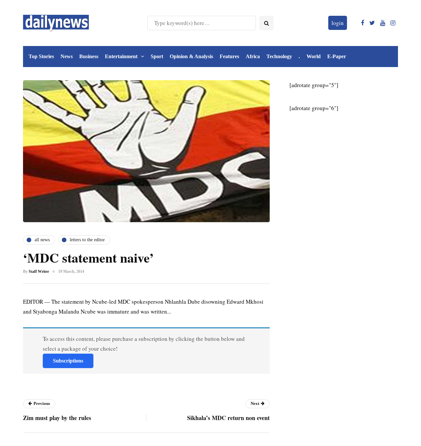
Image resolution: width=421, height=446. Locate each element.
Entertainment (121, 56)
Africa (253, 56)
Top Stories (41, 56)
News (67, 56)
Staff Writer (39, 271)
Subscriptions (68, 361)
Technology (279, 56)
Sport (157, 56)
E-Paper (336, 56)
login (338, 23)
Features (229, 56)
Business (88, 56)
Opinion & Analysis (191, 56)
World (314, 56)
